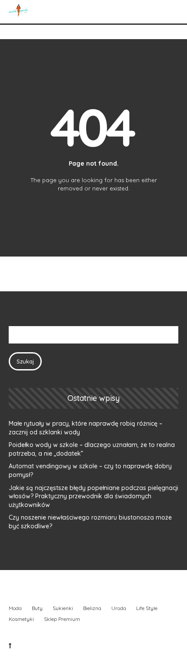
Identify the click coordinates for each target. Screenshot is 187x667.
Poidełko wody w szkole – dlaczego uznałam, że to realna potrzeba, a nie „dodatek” (92, 449)
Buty (37, 608)
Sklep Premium (62, 619)
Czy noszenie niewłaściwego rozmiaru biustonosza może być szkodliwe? (90, 522)
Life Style (146, 608)
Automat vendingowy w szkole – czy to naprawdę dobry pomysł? (90, 470)
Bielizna (92, 608)
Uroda (118, 608)
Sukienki (63, 608)
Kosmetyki (21, 619)
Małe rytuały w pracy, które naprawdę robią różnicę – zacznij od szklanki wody (85, 428)
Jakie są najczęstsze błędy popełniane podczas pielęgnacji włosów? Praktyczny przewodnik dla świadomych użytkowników (93, 496)
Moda (15, 608)
